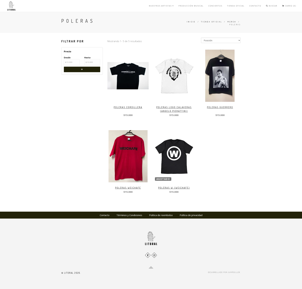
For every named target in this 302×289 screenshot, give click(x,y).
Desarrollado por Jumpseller (224, 272)
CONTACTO (255, 6)
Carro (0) (290, 6)
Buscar (272, 6)
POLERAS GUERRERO (220, 107)
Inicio (191, 22)
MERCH (231, 22)
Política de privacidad (191, 215)
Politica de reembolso (161, 215)
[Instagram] (154, 255)
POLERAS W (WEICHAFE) (174, 187)
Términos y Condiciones (129, 215)
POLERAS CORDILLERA (128, 107)
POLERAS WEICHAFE (128, 187)
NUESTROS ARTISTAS (160, 6)
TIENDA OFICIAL (235, 6)
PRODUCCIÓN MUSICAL (191, 6)
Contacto (104, 215)
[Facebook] (148, 255)
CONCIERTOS (215, 6)
